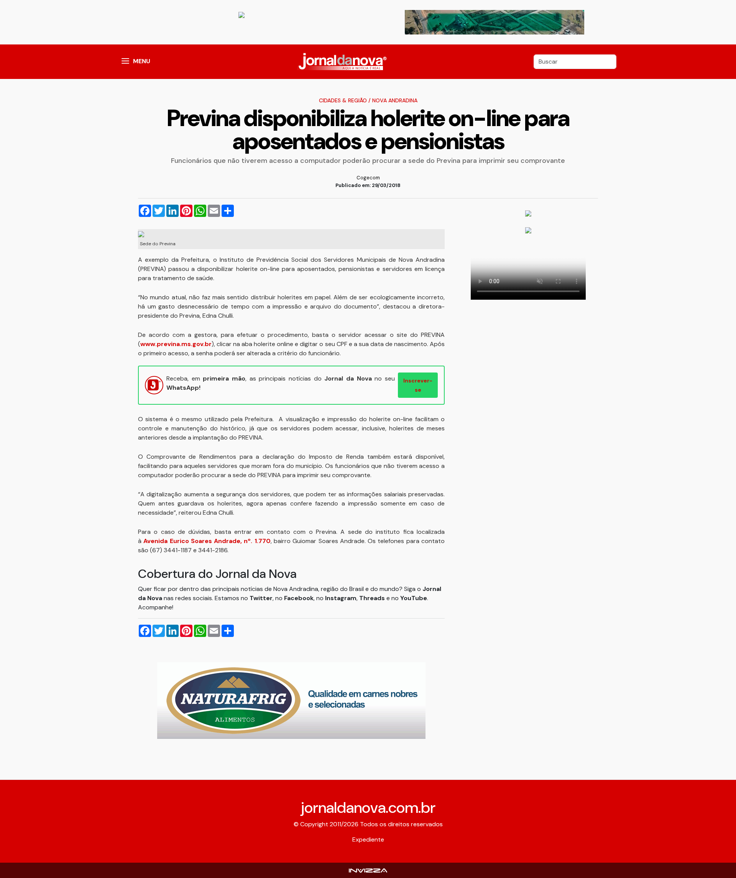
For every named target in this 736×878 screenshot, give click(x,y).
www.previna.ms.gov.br (176, 344)
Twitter (261, 598)
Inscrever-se (417, 385)
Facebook (299, 598)
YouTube (413, 598)
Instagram (340, 598)
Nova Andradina (394, 100)
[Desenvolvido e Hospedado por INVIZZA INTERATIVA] (368, 870)
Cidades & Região (343, 100)
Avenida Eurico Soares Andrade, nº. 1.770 (206, 541)
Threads (372, 598)
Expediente (368, 839)
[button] (125, 61)
